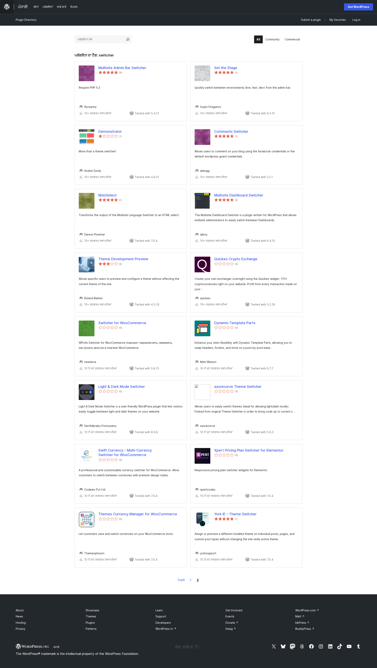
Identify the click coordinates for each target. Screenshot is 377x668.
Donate (231, 622)
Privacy (20, 628)
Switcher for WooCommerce (122, 323)
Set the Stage (225, 68)
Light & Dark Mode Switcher (121, 386)
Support (161, 616)
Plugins (90, 622)
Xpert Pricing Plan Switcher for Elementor (249, 450)
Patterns (91, 628)
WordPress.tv (166, 628)
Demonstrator (110, 131)
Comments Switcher (231, 131)
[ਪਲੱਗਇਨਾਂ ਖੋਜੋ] (128, 39)
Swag (230, 628)
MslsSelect (107, 195)
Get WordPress (358, 6)
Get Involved (233, 610)
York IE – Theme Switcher (235, 514)
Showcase (92, 610)
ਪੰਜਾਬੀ (56, 647)
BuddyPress (304, 628)
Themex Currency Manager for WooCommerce (137, 514)
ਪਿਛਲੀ (181, 580)
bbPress (302, 622)
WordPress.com (307, 610)
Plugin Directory (26, 19)
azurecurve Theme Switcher (238, 386)
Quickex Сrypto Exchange (235, 259)
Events (229, 616)
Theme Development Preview (123, 259)
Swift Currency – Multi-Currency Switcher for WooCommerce (125, 452)
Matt (300, 616)
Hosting (21, 622)
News (19, 616)
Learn (159, 610)
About (20, 610)
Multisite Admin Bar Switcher (122, 68)
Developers (163, 622)
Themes (91, 616)
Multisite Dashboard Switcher (238, 195)
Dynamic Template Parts (234, 323)
